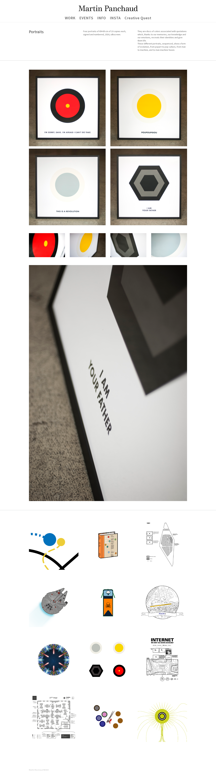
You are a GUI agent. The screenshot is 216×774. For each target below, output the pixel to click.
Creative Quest (138, 18)
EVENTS (86, 18)
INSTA (115, 18)
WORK (70, 18)
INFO (101, 18)
